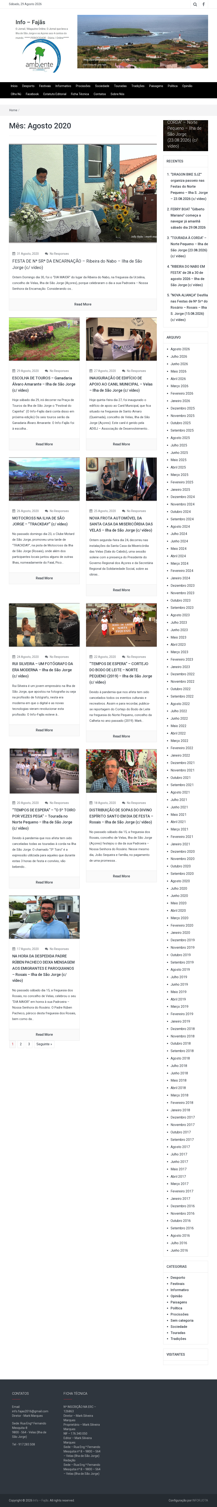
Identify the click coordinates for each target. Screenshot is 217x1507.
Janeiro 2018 (180, 1110)
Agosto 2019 (180, 970)
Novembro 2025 (183, 416)
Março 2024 (179, 563)
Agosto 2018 (180, 1058)
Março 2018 (179, 1095)
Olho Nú (16, 94)
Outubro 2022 (181, 689)
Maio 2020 (178, 903)
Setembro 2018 (182, 1051)
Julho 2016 (179, 1243)
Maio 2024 (178, 549)
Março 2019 (179, 1007)
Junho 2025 (179, 453)
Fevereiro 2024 (182, 571)
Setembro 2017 (182, 1140)
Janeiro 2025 (180, 490)
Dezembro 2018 (183, 1029)
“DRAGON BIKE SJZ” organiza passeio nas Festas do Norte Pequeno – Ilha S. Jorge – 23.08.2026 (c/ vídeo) (189, 186)
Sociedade (102, 86)
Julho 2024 (179, 534)
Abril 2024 (178, 556)
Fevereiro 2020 (182, 925)
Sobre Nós (117, 94)
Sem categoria (182, 1320)
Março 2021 (179, 829)
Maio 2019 (178, 992)
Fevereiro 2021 (182, 837)
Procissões (83, 86)
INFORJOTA (200, 1500)
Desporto (28, 86)
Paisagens (156, 86)
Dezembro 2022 (183, 674)
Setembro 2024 (182, 519)
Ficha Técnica (80, 94)
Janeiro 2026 (180, 401)
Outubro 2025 (181, 423)
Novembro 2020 (183, 859)
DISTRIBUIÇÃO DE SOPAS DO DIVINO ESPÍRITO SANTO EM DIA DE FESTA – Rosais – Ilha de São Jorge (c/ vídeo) (121, 816)
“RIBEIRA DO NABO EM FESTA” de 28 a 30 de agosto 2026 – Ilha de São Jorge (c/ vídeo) (188, 134)
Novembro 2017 (183, 1125)
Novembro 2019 (183, 948)
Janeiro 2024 (180, 578)
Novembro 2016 (183, 1214)
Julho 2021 (179, 800)
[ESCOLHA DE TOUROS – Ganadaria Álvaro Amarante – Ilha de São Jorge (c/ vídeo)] (44, 339)
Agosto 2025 (180, 438)
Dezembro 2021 (183, 763)
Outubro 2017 (181, 1132)
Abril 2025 (178, 467)
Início (14, 86)
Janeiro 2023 (180, 667)
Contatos (100, 94)
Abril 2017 (178, 1177)
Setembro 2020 (182, 874)
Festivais (45, 86)
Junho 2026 (179, 364)
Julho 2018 (179, 1066)
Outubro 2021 (181, 778)
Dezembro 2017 (183, 1117)
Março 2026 (179, 386)
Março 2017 (179, 1184)
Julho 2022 (179, 711)
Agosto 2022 (180, 704)
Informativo (63, 86)
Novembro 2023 (183, 593)
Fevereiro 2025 (182, 482)
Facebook (32, 94)
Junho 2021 (179, 807)
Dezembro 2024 (183, 497)
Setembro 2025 (182, 430)
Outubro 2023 (181, 600)
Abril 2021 (178, 822)
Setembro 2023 (182, 608)
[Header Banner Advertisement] (142, 41)
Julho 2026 (179, 357)
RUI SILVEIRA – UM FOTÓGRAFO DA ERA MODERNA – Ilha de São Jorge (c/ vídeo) (42, 669)
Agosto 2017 (180, 1147)
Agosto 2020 (180, 881)
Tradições (138, 86)
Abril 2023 (178, 645)
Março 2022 (179, 741)
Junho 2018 (179, 1073)
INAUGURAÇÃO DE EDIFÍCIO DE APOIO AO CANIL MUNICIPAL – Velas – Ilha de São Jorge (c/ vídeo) (121, 384)
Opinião (187, 86)
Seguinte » (44, 1044)
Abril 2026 (178, 379)
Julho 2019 (179, 977)
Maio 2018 (178, 1080)
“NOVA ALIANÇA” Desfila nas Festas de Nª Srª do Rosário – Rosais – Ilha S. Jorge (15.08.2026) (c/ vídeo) (189, 307)
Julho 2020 (179, 888)
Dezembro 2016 (183, 1206)
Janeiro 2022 (180, 755)
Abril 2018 (178, 1088)
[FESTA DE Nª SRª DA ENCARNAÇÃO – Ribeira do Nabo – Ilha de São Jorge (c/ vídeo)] (83, 193)
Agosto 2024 (180, 527)
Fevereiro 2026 (182, 393)
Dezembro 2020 (183, 852)
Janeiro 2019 (180, 1021)
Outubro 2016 (181, 1221)
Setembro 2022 (182, 696)
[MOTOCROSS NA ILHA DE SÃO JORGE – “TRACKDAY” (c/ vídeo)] (44, 479)
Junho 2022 (179, 718)
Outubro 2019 (181, 955)
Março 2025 (179, 475)
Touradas (120, 86)
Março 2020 (179, 918)
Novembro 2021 (183, 770)
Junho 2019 (179, 984)
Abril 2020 (178, 911)
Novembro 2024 (183, 504)
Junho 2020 (179, 896)
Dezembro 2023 (183, 586)
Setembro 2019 (182, 962)
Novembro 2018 (183, 1036)
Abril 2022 (178, 733)
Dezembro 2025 (183, 408)
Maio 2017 (178, 1169)
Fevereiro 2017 (182, 1191)
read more (82, 304)
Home (13, 110)
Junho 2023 (179, 630)
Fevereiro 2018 (182, 1103)
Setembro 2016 (182, 1228)
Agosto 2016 (180, 1236)
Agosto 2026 (180, 349)
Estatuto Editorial (54, 94)
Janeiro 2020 (180, 933)
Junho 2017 (179, 1162)
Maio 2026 (178, 371)
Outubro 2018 (181, 1043)
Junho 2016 (179, 1250)
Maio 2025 (178, 460)
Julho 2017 (179, 1154)
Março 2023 (179, 652)
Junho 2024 (179, 541)
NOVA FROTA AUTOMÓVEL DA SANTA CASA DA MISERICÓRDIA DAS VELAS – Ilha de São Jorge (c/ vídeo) (121, 524)
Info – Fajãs (41, 1500)
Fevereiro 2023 (182, 659)
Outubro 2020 (181, 866)
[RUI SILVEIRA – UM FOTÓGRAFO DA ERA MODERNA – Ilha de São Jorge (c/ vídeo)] (44, 625)
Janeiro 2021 (180, 844)
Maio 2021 (178, 815)
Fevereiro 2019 (182, 1014)
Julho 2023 (179, 623)
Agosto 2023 (180, 615)
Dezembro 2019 (183, 940)
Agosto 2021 (180, 792)
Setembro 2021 (182, 785)
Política (173, 86)
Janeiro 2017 (180, 1199)
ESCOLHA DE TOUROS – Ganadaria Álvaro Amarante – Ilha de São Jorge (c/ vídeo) (43, 384)
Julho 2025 (179, 445)
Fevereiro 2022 (182, 748)
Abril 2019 (178, 999)
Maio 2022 (178, 726)
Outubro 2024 (181, 512)
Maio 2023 (178, 637)
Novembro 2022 (183, 682)
